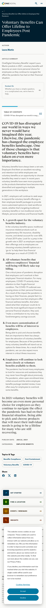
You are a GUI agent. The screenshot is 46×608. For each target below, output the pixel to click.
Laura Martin (8, 49)
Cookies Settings (23, 585)
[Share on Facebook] (3, 475)
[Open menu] (41, 3)
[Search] (36, 3)
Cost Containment (32, 459)
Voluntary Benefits (11, 465)
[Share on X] (9, 475)
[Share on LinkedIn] (15, 475)
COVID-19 (27, 465)
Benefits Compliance (12, 459)
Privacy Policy (15, 562)
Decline (23, 598)
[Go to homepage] (9, 3)
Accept (23, 591)
